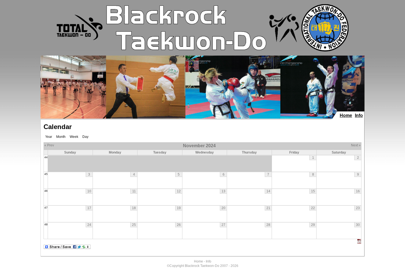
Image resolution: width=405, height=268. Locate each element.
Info (359, 115)
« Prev (49, 145)
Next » (356, 145)
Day (85, 137)
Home (346, 115)
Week (74, 137)
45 (46, 174)
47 (46, 207)
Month (61, 137)
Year (48, 137)
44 (46, 157)
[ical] (359, 242)
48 (46, 224)
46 (46, 190)
